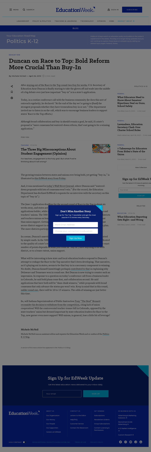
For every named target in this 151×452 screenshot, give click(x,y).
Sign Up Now (75, 238)
